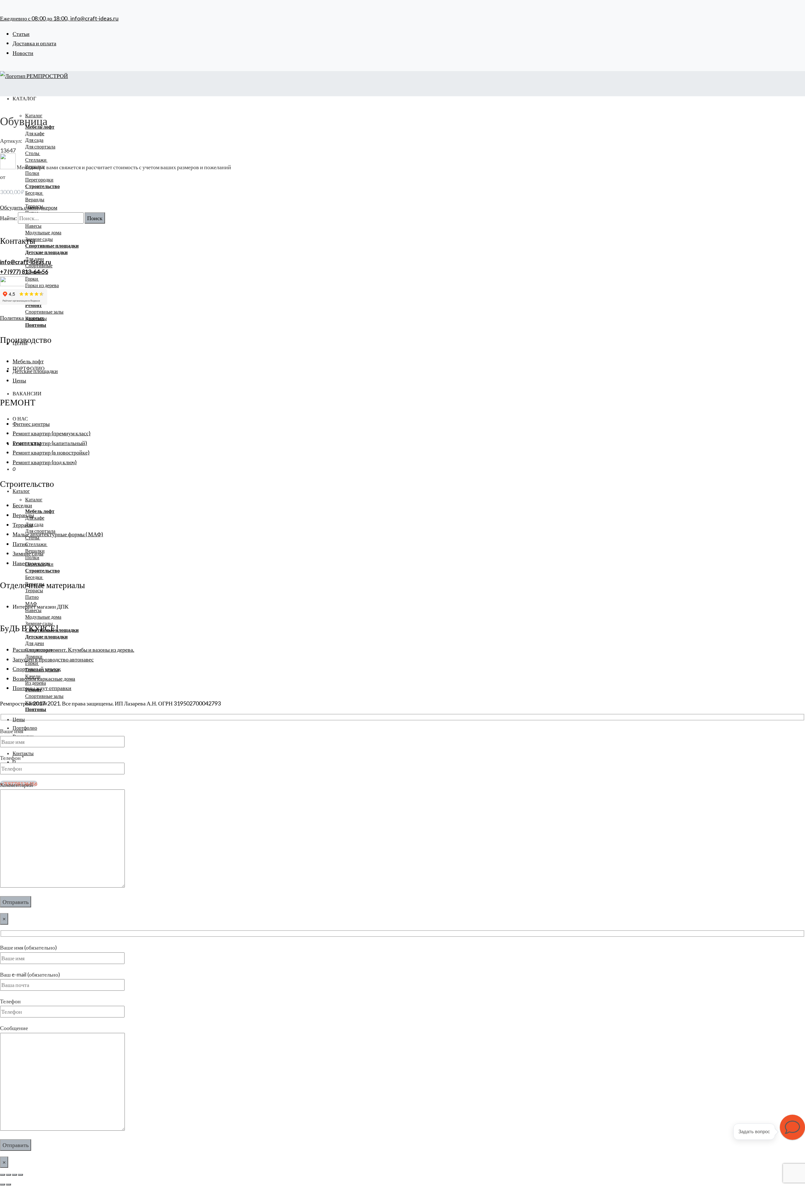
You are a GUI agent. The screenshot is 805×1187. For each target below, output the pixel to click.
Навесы (33, 226)
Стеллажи (36, 544)
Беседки (34, 193)
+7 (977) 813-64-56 (24, 271)
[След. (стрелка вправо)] (8, 1184)
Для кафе (34, 133)
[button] (792, 1127)
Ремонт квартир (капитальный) (50, 442)
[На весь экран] (8, 1175)
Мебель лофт (28, 361)
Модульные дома (43, 232)
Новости (23, 52)
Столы (32, 153)
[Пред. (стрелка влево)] (2, 1184)
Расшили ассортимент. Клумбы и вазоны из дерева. (73, 649)
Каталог (21, 491)
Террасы (23, 524)
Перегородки (39, 179)
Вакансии (27, 393)
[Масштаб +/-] (2, 1175)
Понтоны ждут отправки (42, 687)
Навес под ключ (31, 563)
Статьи (21, 33)
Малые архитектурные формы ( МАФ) (58, 534)
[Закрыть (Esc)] (20, 1175)
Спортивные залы (44, 312)
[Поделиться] (14, 1175)
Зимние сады (39, 239)
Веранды (34, 199)
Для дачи (34, 643)
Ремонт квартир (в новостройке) (51, 452)
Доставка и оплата (34, 43)
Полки (32, 173)
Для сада (34, 140)
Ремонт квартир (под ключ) (45, 462)
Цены (19, 719)
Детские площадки (35, 370)
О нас (20, 418)
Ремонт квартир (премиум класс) (52, 433)
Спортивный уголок (37, 668)
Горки (32, 278)
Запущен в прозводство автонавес (53, 659)
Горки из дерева (42, 285)
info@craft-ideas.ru (94, 18)
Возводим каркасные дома (44, 678)
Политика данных (22, 317)
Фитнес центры (31, 423)
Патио (32, 597)
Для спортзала (40, 146)
